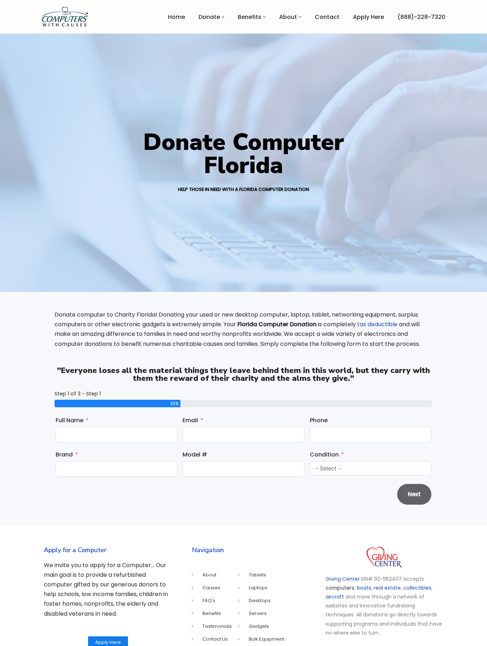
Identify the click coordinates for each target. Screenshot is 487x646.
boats (364, 587)
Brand (64, 454)
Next (414, 494)
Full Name (69, 420)
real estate (387, 587)
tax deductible (377, 324)
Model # (195, 454)
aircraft (334, 596)
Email (190, 420)
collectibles (417, 587)
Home (176, 17)
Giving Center (342, 578)
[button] (223, 17)
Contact (327, 17)
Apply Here (368, 17)
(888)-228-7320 (421, 17)
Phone (319, 420)
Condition (324, 454)
